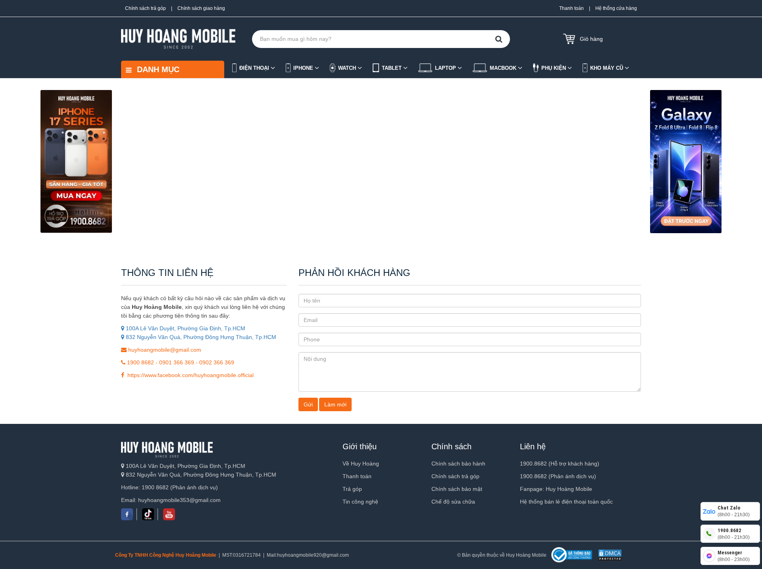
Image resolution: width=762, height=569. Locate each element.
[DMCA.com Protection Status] (609, 555)
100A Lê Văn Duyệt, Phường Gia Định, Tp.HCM (184, 328)
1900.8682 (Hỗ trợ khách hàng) (559, 463)
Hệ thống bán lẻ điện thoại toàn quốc (566, 501)
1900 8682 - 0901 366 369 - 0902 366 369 (179, 362)
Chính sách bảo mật (456, 489)
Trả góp (352, 489)
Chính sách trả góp (145, 8)
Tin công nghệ (360, 501)
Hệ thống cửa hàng (616, 8)
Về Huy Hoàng (361, 463)
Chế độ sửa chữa (453, 501)
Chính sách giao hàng (201, 8)
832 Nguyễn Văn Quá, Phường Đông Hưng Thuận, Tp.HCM (200, 337)
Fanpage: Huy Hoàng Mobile (556, 489)
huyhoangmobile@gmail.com (164, 350)
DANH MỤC (157, 69)
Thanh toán (571, 8)
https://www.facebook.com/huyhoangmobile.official (189, 375)
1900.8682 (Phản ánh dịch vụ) (558, 476)
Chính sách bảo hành (458, 463)
